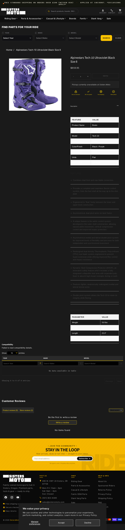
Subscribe (83, 458)
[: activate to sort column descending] (22, 363)
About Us (102, 481)
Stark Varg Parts (78, 498)
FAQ (100, 502)
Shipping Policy (105, 498)
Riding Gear (11, 18)
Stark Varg (97, 18)
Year (7, 33)
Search (106, 38)
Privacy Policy (104, 494)
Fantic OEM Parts (79, 494)
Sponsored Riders (106, 485)
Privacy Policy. (90, 515)
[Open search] (62, 11)
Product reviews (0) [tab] (10, 410)
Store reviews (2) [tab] (26, 410)
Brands (72, 18)
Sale (109, 18)
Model (74, 33)
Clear (118, 38)
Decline (87, 522)
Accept (61, 522)
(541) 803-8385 (49, 498)
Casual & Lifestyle (56, 18)
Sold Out (105, 76)
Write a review (62, 422)
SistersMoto (15, 520)
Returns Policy (105, 490)
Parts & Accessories (32, 18)
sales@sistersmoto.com (53, 502)
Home (9, 50)
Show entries (13, 353)
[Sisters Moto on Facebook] (5, 497)
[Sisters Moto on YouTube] (18, 497)
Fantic (84, 18)
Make (40, 33)
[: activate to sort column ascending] (62, 363)
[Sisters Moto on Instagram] (12, 497)
